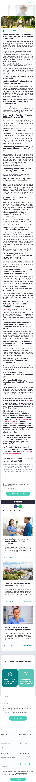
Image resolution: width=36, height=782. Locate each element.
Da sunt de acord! (10, 488)
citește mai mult (27, 557)
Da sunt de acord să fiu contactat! (15, 713)
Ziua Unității (7, 309)
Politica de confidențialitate (8, 757)
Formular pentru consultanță (8, 762)
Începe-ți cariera (23, 739)
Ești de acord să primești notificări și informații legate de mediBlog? (17, 484)
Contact (3, 747)
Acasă (2, 739)
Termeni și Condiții (21, 774)
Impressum (4, 766)
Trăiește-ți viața (23, 743)
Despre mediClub (5, 743)
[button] (16, 506)
